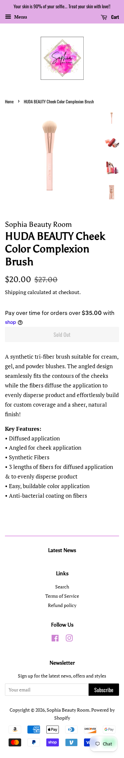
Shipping (15, 292)
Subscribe (103, 690)
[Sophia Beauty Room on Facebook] (55, 639)
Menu (20, 17)
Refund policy (62, 605)
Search (62, 586)
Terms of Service (62, 596)
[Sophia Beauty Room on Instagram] (69, 639)
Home (9, 101)
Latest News (62, 550)
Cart (114, 16)
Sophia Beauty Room (68, 710)
